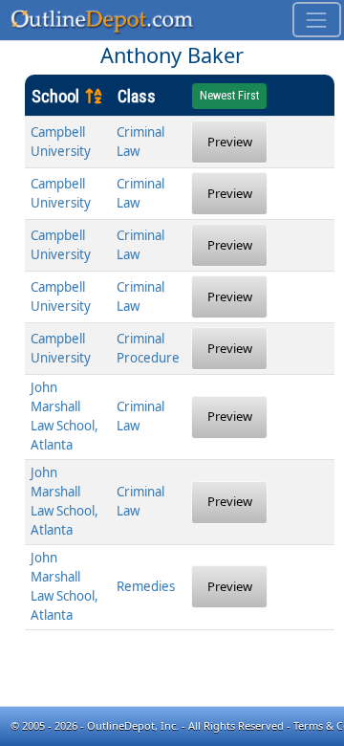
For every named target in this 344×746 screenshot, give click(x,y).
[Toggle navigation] (316, 19)
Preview (229, 141)
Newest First (229, 95)
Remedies (146, 586)
